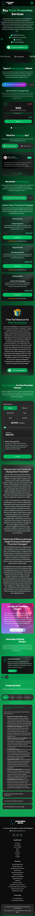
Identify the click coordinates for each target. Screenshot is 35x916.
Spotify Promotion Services (17, 884)
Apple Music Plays (17, 878)
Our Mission (17, 845)
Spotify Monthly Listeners (17, 868)
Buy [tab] (12, 697)
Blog (17, 851)
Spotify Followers (17, 866)
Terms (17, 849)
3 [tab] (15, 128)
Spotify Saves (17, 870)
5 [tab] (19, 128)
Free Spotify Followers (17, 900)
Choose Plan (17, 294)
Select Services (7, 404)
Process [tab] (27, 697)
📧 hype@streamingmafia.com (17, 830)
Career (17, 855)
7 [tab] (23, 128)
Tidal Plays (17, 880)
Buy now (18, 121)
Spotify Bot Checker (17, 891)
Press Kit (17, 853)
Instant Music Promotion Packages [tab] (16, 198)
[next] (6, 677)
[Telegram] (17, 835)
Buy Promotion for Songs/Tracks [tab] (16, 84)
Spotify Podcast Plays (17, 872)
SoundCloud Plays (17, 874)
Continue (17, 456)
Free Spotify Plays (17, 898)
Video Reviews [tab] (27, 146)
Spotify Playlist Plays (17, 864)
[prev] (3, 677)
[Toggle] (32, 3)
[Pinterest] (21, 835)
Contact (17, 857)
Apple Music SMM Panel (17, 876)
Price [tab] (19, 697)
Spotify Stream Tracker (17, 889)
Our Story (17, 843)
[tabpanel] (18, 113)
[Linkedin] (14, 835)
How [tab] (5, 697)
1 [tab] (11, 128)
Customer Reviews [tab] (11, 146)
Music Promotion (17, 882)
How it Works (17, 847)
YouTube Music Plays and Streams (18, 886)
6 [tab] (21, 128)
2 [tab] (13, 128)
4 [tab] (17, 128)
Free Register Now (16, 630)
